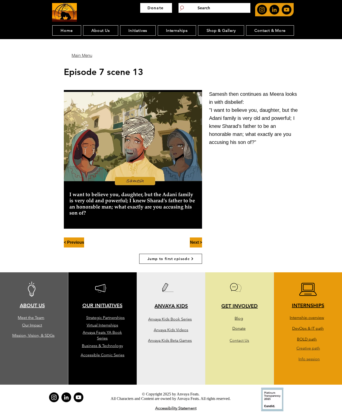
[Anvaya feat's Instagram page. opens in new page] (262, 10)
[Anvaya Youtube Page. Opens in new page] (286, 10)
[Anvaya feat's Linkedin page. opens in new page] (274, 10)
